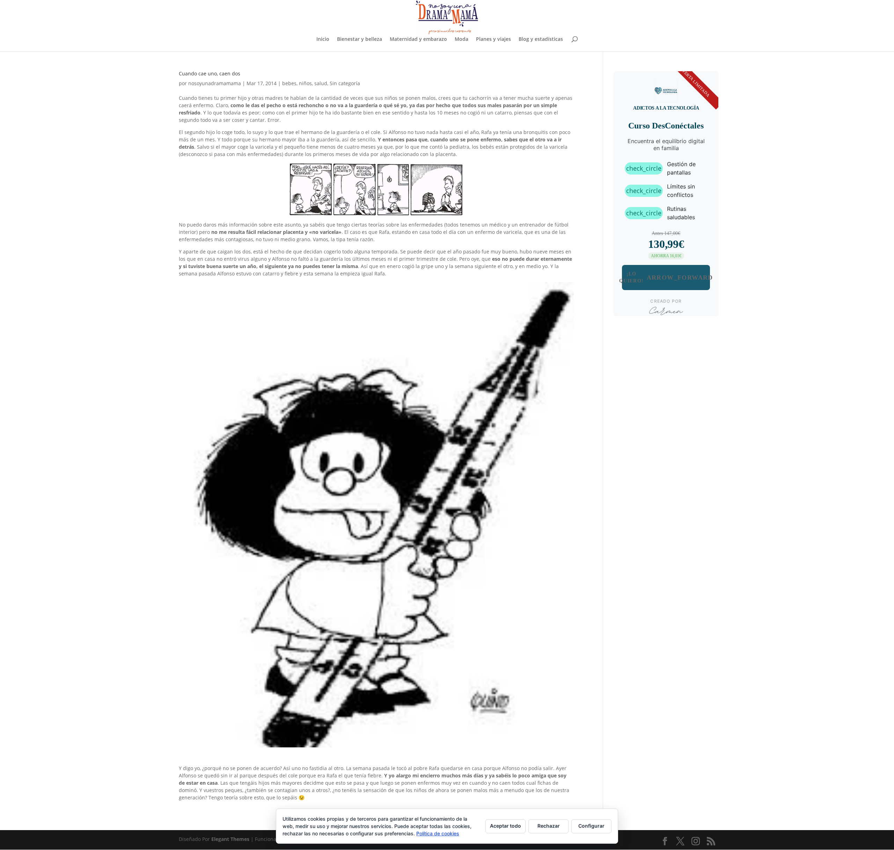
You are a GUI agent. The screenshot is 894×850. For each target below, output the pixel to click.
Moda (461, 39)
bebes (289, 83)
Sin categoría (345, 83)
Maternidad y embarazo (418, 39)
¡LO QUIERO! (666, 277)
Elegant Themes (230, 839)
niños (305, 83)
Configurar (591, 826)
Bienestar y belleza (359, 39)
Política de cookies (437, 833)
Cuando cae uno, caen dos (209, 73)
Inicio (322, 39)
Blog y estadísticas (541, 39)
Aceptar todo (505, 826)
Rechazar (548, 826)
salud (320, 83)
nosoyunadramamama (214, 83)
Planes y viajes (493, 39)
